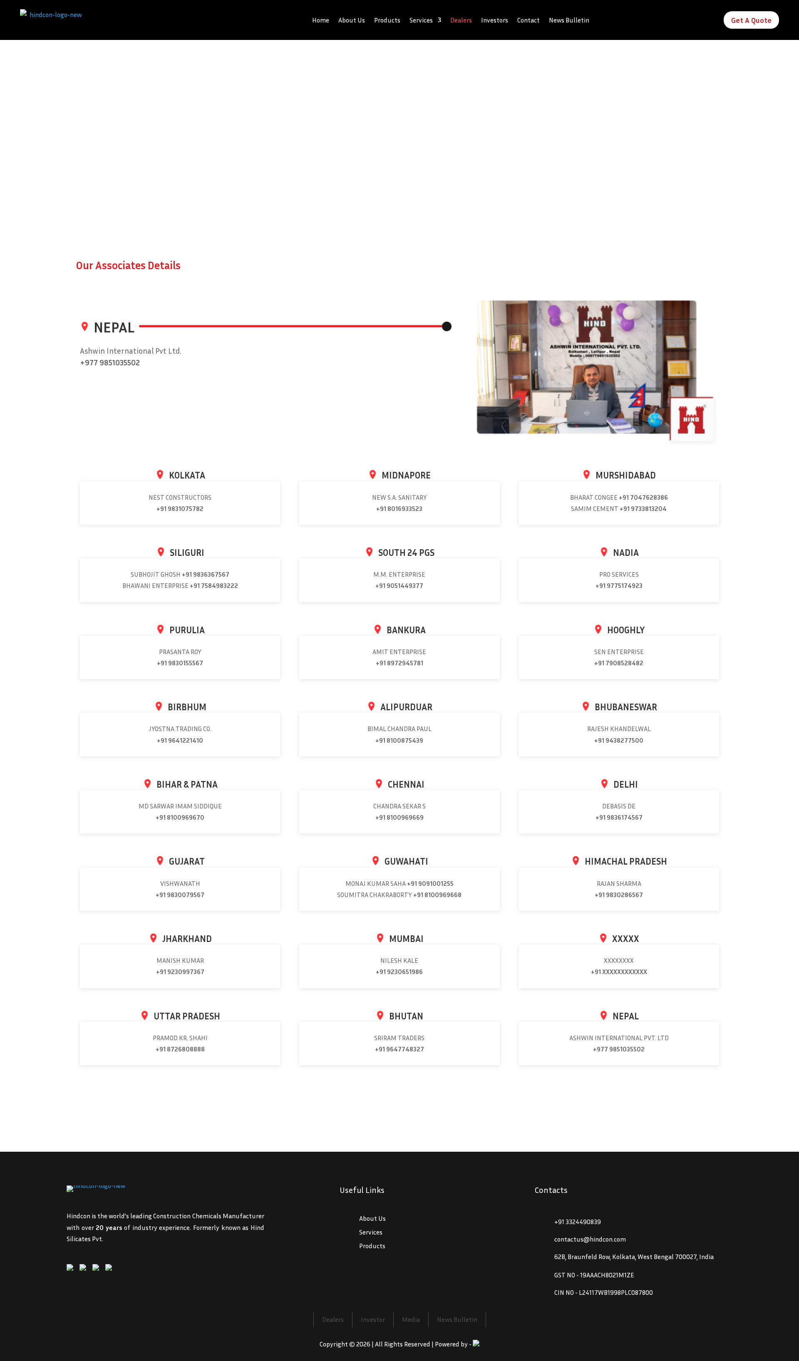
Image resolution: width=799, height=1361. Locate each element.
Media (411, 1319)
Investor (373, 1319)
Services (421, 20)
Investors (494, 20)
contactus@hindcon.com (590, 1239)
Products (387, 20)
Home (320, 20)
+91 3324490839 (577, 1221)
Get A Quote (751, 20)
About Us (351, 20)
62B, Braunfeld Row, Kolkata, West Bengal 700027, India (634, 1256)
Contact (528, 20)
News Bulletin (569, 20)
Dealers (461, 20)
